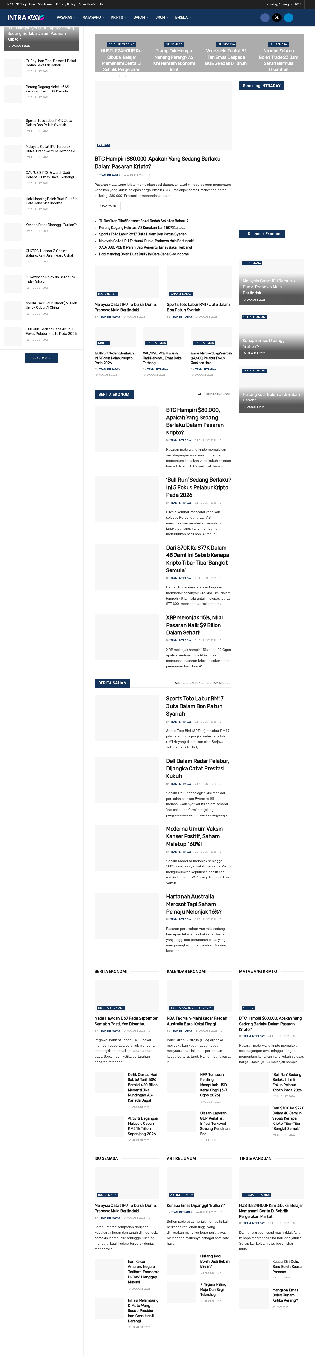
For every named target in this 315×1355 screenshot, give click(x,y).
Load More (41, 358)
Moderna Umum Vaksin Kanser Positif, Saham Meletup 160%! (194, 836)
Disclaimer (45, 4)
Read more (110, 205)
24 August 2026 (134, 175)
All (200, 394)
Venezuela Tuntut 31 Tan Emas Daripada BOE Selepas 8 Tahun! (226, 57)
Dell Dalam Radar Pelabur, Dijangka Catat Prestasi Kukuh (197, 769)
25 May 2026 (280, 1307)
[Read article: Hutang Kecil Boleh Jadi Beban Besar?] (181, 1264)
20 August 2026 (174, 79)
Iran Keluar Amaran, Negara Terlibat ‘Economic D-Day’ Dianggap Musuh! (143, 1271)
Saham (139, 17)
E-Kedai (181, 17)
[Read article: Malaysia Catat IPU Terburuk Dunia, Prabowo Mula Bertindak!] (127, 282)
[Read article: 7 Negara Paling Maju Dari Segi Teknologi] (181, 1292)
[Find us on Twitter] (277, 17)
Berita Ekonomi (218, 394)
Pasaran (64, 17)
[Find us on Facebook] (265, 17)
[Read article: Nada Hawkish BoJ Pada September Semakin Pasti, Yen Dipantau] (127, 996)
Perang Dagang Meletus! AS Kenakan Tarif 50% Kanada (47, 89)
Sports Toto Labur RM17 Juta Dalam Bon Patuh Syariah (49, 123)
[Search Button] (306, 17)
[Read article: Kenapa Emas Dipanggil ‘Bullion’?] (199, 1183)
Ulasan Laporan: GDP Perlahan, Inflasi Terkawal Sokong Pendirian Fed (215, 1123)
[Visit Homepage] (25, 17)
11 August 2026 (206, 1030)
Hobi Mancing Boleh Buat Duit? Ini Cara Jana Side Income (52, 201)
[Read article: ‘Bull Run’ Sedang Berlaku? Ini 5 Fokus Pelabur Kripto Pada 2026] (115, 337)
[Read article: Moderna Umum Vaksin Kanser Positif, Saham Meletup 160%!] (127, 848)
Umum (160, 17)
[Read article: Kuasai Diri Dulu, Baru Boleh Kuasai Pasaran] (254, 1269)
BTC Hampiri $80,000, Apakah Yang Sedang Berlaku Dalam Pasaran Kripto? (40, 33)
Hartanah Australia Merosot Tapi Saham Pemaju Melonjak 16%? (193, 904)
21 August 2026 (205, 578)
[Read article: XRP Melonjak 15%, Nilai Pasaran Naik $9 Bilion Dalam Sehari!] (127, 637)
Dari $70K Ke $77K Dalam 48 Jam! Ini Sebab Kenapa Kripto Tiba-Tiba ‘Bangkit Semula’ (288, 1118)
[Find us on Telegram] (288, 17)
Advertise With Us (91, 4)
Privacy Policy (66, 4)
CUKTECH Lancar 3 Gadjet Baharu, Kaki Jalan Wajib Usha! (49, 253)
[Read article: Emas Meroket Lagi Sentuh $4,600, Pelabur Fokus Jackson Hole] (211, 337)
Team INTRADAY (109, 175)
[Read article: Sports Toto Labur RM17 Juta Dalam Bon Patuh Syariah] (199, 282)
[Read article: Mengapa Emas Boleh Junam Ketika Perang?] (254, 1298)
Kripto (117, 17)
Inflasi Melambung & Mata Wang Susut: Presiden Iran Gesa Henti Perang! (143, 1310)
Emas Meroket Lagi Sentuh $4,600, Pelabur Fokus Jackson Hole (211, 358)
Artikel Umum (254, 317)
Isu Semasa (174, 44)
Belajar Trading (122, 44)
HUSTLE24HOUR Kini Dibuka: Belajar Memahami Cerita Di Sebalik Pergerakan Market (121, 63)
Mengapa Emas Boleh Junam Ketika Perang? (285, 1295)
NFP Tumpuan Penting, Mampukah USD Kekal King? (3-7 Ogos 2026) (213, 1084)
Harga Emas (156, 343)
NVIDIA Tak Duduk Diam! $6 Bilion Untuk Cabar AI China (51, 305)
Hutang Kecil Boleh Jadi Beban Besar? (215, 1261)
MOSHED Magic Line (21, 4)
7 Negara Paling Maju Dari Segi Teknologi (213, 1289)
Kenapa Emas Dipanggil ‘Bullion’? (51, 225)
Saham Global (218, 683)
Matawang (92, 17)
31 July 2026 (209, 1140)
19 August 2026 (279, 79)
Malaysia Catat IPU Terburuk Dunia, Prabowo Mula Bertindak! (50, 149)
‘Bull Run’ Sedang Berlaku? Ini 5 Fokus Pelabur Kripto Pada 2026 (51, 331)
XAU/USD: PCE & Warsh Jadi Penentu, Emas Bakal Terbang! (50, 175)
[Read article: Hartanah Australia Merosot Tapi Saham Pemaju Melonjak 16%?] (127, 916)
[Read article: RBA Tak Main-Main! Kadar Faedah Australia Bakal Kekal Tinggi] (199, 996)
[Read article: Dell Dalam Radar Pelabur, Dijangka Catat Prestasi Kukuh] (127, 780)
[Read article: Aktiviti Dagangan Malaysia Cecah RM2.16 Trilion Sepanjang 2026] (109, 1126)
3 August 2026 (210, 1101)
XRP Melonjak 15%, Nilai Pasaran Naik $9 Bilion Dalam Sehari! (194, 625)
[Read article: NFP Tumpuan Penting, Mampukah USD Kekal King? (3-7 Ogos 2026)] (181, 1082)
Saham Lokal (181, 293)
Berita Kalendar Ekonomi (191, 1007)
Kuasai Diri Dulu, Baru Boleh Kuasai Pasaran (287, 1266)
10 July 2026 (281, 1278)
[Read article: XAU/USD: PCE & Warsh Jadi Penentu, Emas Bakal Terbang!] (163, 337)
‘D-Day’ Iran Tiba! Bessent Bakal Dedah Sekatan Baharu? (51, 63)
